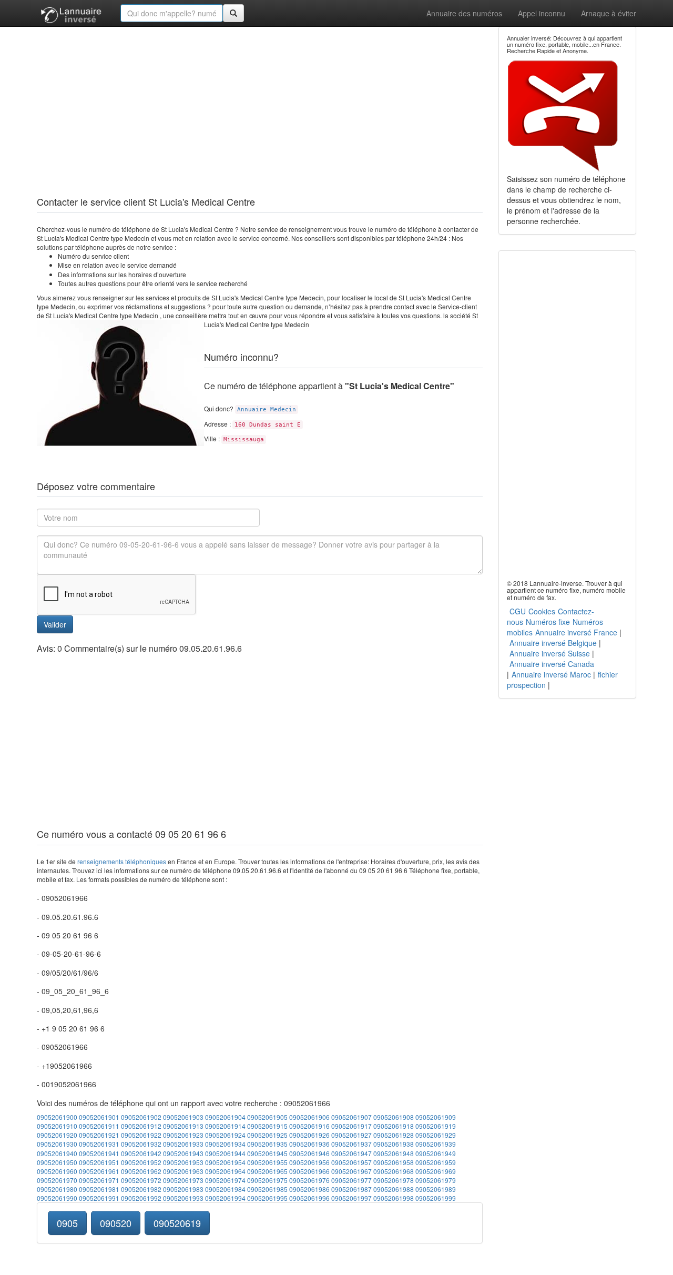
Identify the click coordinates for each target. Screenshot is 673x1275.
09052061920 (57, 1134)
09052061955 (267, 1162)
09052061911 (99, 1125)
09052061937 (351, 1143)
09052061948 (393, 1153)
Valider (55, 624)
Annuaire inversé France (576, 632)
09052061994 (225, 1197)
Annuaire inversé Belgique (553, 643)
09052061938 (393, 1143)
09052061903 (183, 1116)
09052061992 (141, 1197)
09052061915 (267, 1125)
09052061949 (435, 1153)
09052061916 (309, 1125)
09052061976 (309, 1180)
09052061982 (141, 1189)
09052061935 (267, 1143)
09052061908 (393, 1116)
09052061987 (351, 1189)
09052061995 (267, 1197)
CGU (517, 611)
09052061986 (309, 1189)
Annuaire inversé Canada (551, 664)
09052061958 (393, 1162)
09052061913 (183, 1125)
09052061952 (141, 1162)
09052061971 (99, 1180)
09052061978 (393, 1180)
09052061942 (141, 1153)
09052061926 (309, 1134)
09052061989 (435, 1189)
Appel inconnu (541, 13)
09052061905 (267, 1116)
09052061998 (393, 1197)
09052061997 (351, 1197)
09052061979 (435, 1180)
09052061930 (57, 1143)
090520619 (177, 1223)
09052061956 (309, 1162)
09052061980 (57, 1189)
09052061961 (99, 1171)
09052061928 (393, 1134)
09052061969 (435, 1171)
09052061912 (141, 1125)
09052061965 (267, 1171)
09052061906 (309, 1116)
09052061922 (141, 1134)
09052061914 (225, 1125)
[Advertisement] (260, 100)
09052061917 (351, 1125)
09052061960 (57, 1171)
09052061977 (351, 1180)
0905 (67, 1223)
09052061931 (99, 1143)
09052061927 (351, 1134)
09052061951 (99, 1162)
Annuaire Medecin (266, 409)
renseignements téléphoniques (121, 861)
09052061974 (225, 1180)
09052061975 (267, 1180)
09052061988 (393, 1189)
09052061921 (99, 1134)
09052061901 (99, 1116)
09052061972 (141, 1180)
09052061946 (309, 1153)
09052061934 (225, 1143)
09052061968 (393, 1171)
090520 (115, 1223)
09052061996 (309, 1197)
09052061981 (99, 1189)
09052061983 (183, 1189)
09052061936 (309, 1143)
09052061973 (183, 1180)
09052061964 (225, 1171)
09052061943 (183, 1153)
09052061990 (57, 1197)
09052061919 (435, 1125)
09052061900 (57, 1116)
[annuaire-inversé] (71, 13)
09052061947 (351, 1153)
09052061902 (141, 1116)
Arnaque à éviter (608, 13)
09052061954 (225, 1162)
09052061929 (435, 1134)
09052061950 (57, 1162)
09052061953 (183, 1162)
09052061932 (141, 1143)
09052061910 (57, 1125)
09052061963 (183, 1171)
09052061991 (99, 1197)
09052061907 (351, 1116)
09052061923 (183, 1134)
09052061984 (225, 1189)
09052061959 (435, 1162)
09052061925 (267, 1134)
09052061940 (57, 1153)
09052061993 (183, 1197)
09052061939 (435, 1143)
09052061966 (309, 1171)
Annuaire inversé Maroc (551, 674)
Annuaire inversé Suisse (549, 653)
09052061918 (393, 1125)
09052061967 (351, 1171)
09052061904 (225, 1116)
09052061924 (225, 1134)
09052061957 (351, 1162)
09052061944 (225, 1153)
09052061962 (141, 1171)
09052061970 (57, 1180)
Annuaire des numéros (464, 13)
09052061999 (435, 1197)
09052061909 (435, 1116)
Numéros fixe (548, 621)
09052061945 (267, 1153)
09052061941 (99, 1153)
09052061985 (267, 1189)
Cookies (541, 611)
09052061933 (183, 1143)
